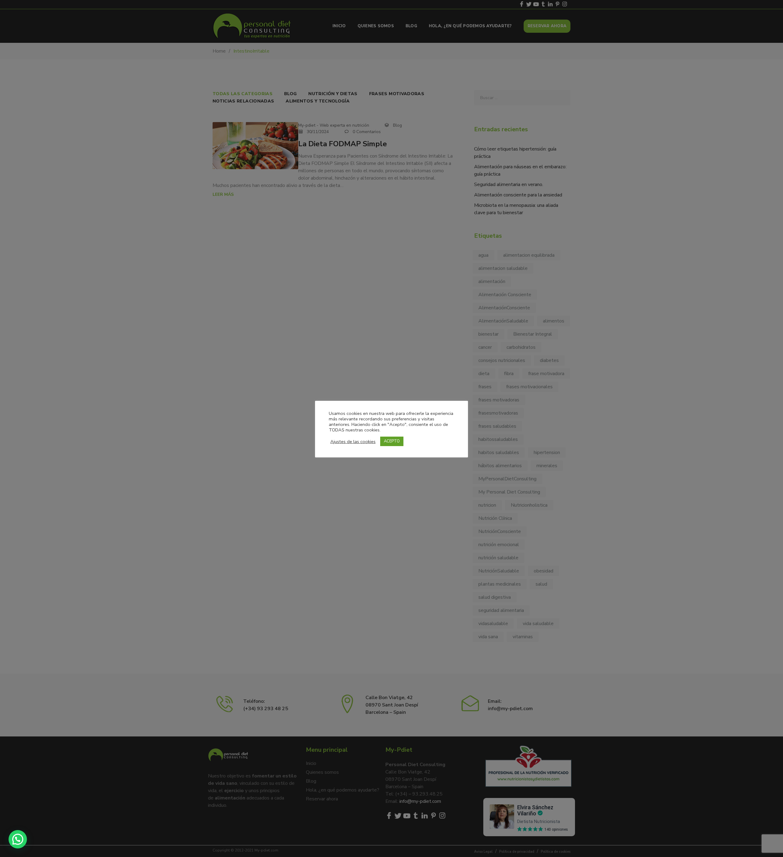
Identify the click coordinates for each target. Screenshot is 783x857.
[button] (18, 839)
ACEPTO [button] (392, 441)
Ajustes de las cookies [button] (353, 441)
